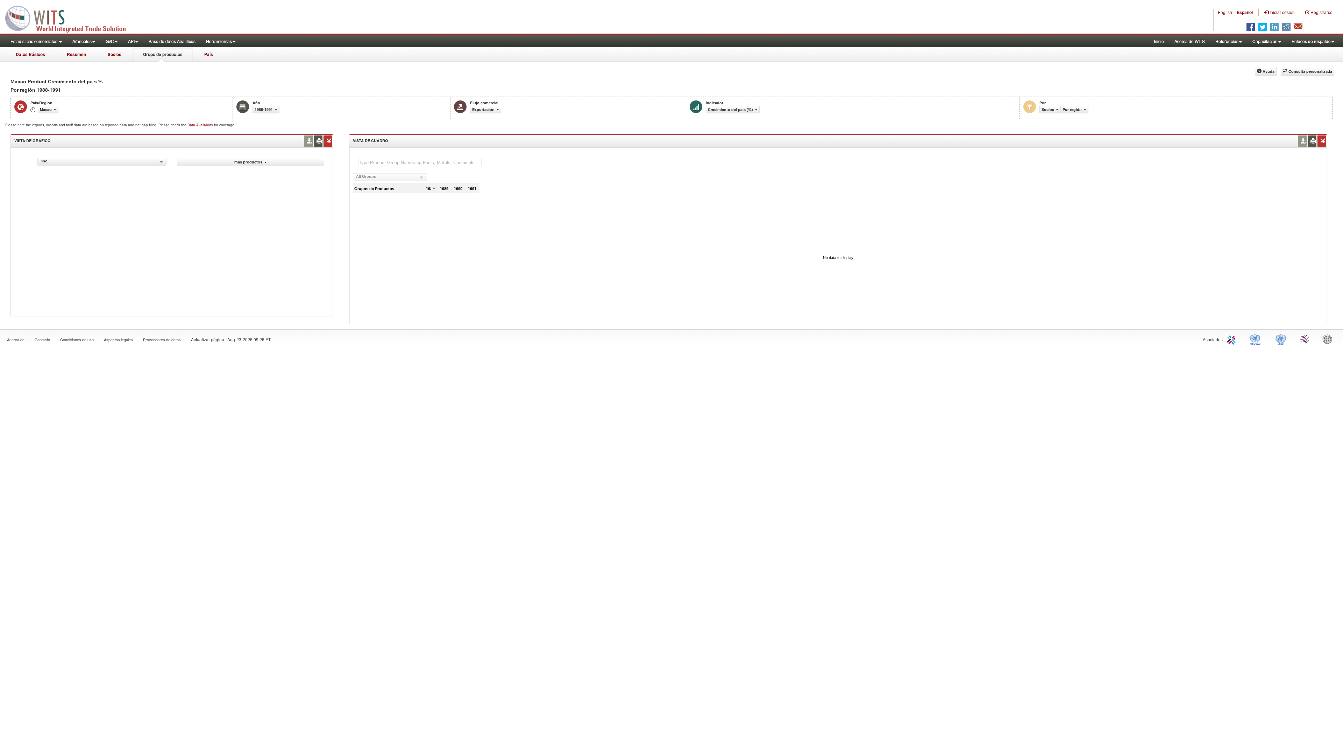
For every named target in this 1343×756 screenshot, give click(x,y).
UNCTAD (1257, 339)
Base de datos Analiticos (172, 41)
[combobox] (101, 162)
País (208, 54)
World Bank (1329, 339)
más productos (248, 161)
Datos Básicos (30, 54)
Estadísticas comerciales (34, 41)
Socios (114, 54)
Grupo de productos (163, 54)
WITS (70, 17)
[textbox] (420, 162)
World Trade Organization (1305, 339)
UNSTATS (1281, 339)
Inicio (1159, 41)
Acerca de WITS (1189, 41)
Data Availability (200, 124)
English (1225, 12)
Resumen (76, 54)
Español (1245, 12)
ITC (1232, 339)
